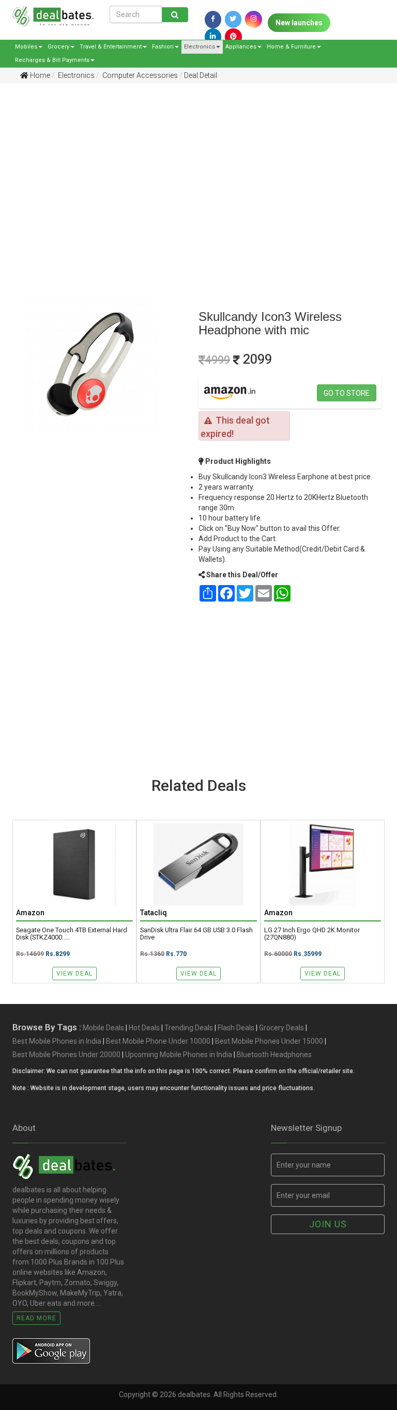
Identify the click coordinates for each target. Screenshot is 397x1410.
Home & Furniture (291, 46)
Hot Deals (144, 1028)
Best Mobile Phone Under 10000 (158, 1041)
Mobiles (26, 46)
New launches (299, 23)
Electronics (199, 46)
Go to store (347, 393)
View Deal (74, 973)
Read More (36, 1318)
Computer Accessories (139, 75)
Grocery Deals (281, 1028)
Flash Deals (236, 1028)
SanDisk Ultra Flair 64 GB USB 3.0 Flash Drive (196, 934)
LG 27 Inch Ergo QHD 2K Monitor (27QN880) (312, 934)
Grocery (58, 46)
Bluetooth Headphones (274, 1054)
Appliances (240, 46)
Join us (328, 1224)
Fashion (163, 46)
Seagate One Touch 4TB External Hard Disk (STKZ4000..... (71, 934)
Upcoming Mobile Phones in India (178, 1054)
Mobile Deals (103, 1028)
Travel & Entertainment (111, 46)
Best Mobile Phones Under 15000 (269, 1041)
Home (39, 75)
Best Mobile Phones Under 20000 (66, 1054)
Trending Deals (188, 1028)
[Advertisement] (190, 171)
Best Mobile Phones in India (56, 1041)
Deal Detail (200, 75)
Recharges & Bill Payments (52, 60)
